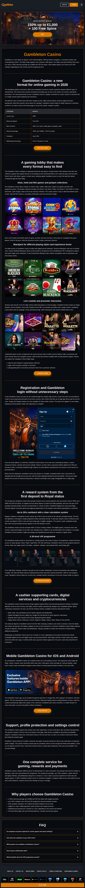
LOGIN (74, 4)
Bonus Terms (30, 871)
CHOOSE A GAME (42, 373)
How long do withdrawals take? (17, 851)
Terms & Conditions (55, 871)
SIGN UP (64, 4)
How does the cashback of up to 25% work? (21, 838)
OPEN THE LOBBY (42, 148)
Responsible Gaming (71, 871)
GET (42, 34)
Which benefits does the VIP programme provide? (23, 857)
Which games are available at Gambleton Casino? (23, 844)
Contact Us (19, 871)
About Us (10, 871)
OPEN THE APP (42, 710)
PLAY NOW (42, 885)
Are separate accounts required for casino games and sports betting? (29, 831)
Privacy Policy (42, 871)
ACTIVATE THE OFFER (42, 580)
